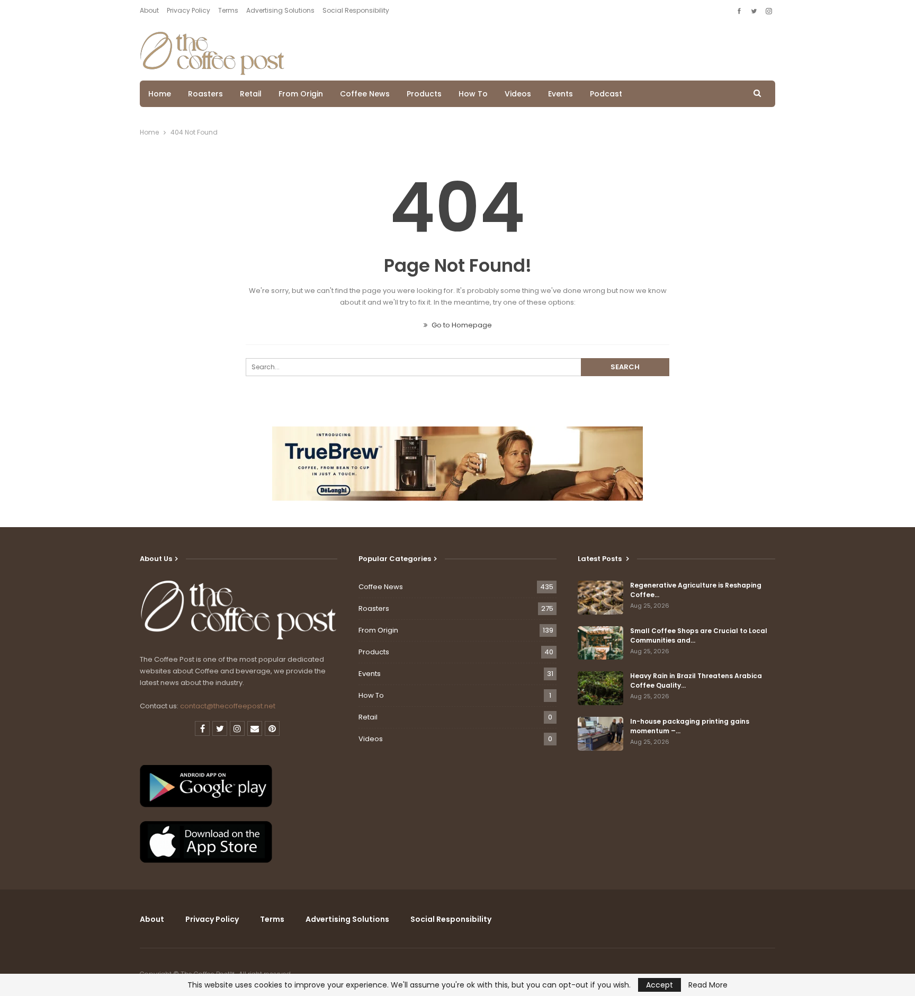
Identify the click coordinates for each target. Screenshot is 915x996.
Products (424, 93)
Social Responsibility (355, 10)
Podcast (606, 93)
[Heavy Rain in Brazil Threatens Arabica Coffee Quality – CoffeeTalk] (600, 688)
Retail (251, 93)
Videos (518, 93)
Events (560, 93)
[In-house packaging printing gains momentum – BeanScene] (600, 734)
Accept (659, 985)
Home (159, 93)
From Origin (301, 93)
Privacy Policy (188, 10)
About (149, 10)
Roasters (205, 93)
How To (473, 93)
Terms (228, 10)
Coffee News (365, 93)
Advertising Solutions (280, 10)
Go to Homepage (461, 325)
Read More (708, 985)
